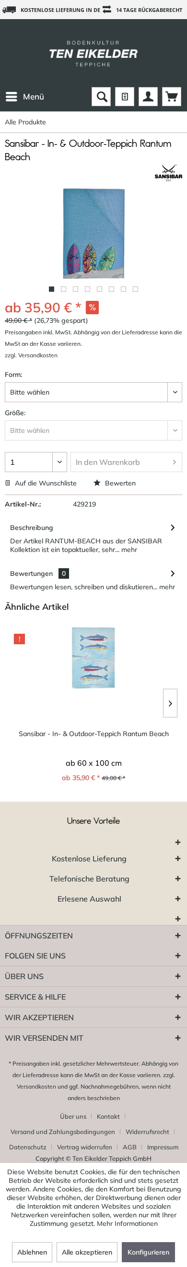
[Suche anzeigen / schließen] (101, 96)
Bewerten (119, 483)
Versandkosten (36, 1086)
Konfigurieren (148, 1252)
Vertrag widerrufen (84, 1147)
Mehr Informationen (127, 1223)
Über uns (73, 1116)
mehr (128, 549)
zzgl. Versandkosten (31, 355)
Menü (33, 96)
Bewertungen (31, 573)
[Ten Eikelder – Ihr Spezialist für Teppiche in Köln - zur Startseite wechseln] (93, 53)
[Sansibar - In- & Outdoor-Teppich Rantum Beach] (93, 657)
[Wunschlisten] (124, 96)
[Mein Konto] (148, 96)
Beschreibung (31, 527)
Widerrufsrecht (147, 1131)
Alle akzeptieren (87, 1252)
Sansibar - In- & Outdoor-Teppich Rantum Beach (94, 733)
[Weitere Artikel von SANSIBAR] (168, 173)
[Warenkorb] (171, 96)
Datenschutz (28, 1147)
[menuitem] (24, 96)
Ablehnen (32, 1252)
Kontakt (108, 1116)
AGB (130, 1147)
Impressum (162, 1147)
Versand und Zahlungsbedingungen (63, 1131)
